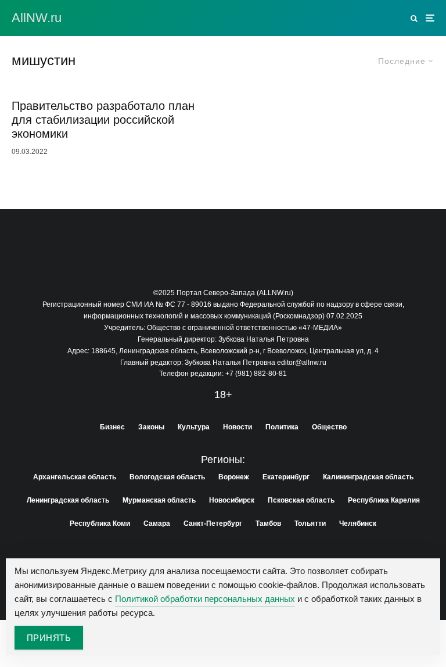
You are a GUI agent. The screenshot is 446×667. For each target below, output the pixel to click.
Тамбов (268, 523)
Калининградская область (368, 477)
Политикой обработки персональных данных (205, 599)
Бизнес (112, 427)
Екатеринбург (286, 477)
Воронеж (233, 477)
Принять (49, 638)
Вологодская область (167, 477)
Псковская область (301, 500)
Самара (156, 523)
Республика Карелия (384, 500)
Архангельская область (74, 477)
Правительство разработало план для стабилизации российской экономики (103, 119)
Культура (194, 427)
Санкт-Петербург (213, 523)
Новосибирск (231, 500)
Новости (237, 427)
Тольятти (310, 523)
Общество (329, 427)
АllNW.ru (37, 18)
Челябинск (357, 523)
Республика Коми (100, 523)
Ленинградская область (68, 500)
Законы (151, 427)
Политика (281, 427)
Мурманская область (159, 500)
